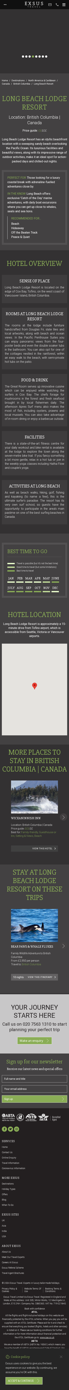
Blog (4, 1199)
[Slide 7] (43, 56)
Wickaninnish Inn (26, 818)
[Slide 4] (33, 56)
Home (5, 80)
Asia (4, 1226)
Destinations (18, 80)
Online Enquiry (9, 1157)
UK (3, 1220)
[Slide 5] (36, 56)
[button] (34, 686)
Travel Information (10, 1163)
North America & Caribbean (42, 80)
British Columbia (21, 84)
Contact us (7, 1152)
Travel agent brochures (13, 1273)
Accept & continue (21, 1380)
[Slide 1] (23, 56)
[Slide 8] (46, 56)
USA (4, 1236)
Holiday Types (8, 1189)
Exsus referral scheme (13, 1268)
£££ (44, 130)
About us (6, 1252)
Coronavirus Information (13, 1168)
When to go (7, 1205)
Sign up (8, 1099)
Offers (5, 1194)
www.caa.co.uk (47, 1337)
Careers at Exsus (10, 1262)
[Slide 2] (26, 56)
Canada (6, 84)
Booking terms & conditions (53, 1290)
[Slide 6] (39, 56)
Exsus (35, 4)
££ (42, 130)
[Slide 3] (30, 56)
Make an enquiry (31, 1041)
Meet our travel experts (13, 1257)
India (4, 1231)
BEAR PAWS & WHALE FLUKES (32, 947)
